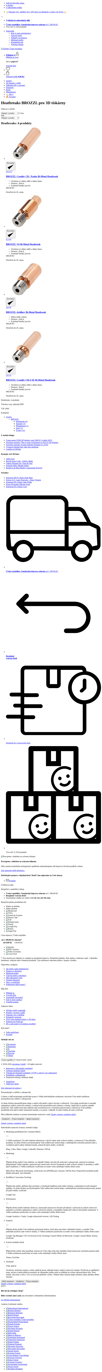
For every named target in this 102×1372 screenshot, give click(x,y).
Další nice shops (12, 1084)
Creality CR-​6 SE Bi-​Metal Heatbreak (30, 380)
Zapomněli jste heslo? (14, 997)
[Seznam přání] (8, 70)
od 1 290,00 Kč (32, 25)
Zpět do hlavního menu (15, 3)
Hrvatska (19, 1328)
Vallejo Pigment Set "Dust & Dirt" (19, 463)
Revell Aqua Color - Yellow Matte (19, 461)
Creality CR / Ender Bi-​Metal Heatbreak (32, 176)
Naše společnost (12, 1032)
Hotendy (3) (21, 424)
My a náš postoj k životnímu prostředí (21, 1024)
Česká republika (27, 1319)
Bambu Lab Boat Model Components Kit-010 (24, 468)
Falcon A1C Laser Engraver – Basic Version (23, 480)
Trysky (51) (20, 430)
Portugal (18, 1344)
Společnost (10, 1082)
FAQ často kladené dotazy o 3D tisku (20, 1019)
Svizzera (18, 1362)
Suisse (15, 1360)
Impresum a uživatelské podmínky (19, 1068)
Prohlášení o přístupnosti (15, 1075)
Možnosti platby (17, 40)
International (23, 1308)
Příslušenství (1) (22, 426)
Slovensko (21, 1349)
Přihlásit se (10, 993)
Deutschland (23, 1322)
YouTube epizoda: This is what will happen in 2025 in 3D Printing (32, 442)
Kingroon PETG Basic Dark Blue (19, 478)
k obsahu (9, 5)
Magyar (18, 1335)
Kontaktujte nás (17, 42)
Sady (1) (19, 428)
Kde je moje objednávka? (21, 33)
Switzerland (22, 1364)
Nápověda (10, 31)
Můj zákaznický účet (14, 978)
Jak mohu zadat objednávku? (17, 969)
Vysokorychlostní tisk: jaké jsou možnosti (22, 447)
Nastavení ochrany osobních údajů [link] (19, 1077)
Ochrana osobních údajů (15, 1071)
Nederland (21, 1337)
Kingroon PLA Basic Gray (16, 487)
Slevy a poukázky (13, 982)
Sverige (17, 1353)
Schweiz (18, 1358)
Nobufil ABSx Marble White (17, 466)
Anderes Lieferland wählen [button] (11, 1304)
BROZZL (15, 419)
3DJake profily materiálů (15, 1010)
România (19, 1369)
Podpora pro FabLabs (14, 1022)
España (17, 1324)
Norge (15, 1367)
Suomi (16, 1351)
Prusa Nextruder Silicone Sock (18, 484)
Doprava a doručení (14, 971)
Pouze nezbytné (18, 1119)
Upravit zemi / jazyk (24, 1060)
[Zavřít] (2, 16)
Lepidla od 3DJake (13, 449)
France (16, 1326)
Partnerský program (13, 1017)
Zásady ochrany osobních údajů (63, 1114)
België (16, 1315)
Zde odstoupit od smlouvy (11, 1088)
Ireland (16, 1331)
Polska (16, 1342)
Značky (9, 417)
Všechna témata (17, 44)
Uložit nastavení (8, 1281)
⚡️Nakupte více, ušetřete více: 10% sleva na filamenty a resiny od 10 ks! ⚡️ (36, 12)
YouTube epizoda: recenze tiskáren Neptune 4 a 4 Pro (27, 445)
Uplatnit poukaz (12, 1002)
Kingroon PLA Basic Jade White (19, 482)
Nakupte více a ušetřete (15, 1015)
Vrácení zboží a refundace (16, 975)
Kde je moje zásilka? (14, 1000)
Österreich (21, 1340)
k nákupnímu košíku (14, 7)
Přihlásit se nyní (12, 57)
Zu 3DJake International (10, 1300)
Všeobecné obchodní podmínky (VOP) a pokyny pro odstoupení (31, 1073)
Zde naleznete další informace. (13, 870)
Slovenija (19, 1346)
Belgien (18, 1311)
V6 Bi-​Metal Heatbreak (23, 244)
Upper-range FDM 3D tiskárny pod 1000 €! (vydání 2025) (29, 440)
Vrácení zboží (16, 35)
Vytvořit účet (11, 66)
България (20, 1317)
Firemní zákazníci (13, 980)
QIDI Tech (10, 459)
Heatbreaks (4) (21, 421)
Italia (14, 1333)
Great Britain (24, 1355)
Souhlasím (6, 1119)
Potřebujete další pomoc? (16, 984)
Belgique (19, 1313)
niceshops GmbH (19, 1064)
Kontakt (9, 1034)
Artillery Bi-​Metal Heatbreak (26, 312)
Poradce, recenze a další (15, 1013)
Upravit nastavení (32, 1119)
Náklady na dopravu (19, 38)
